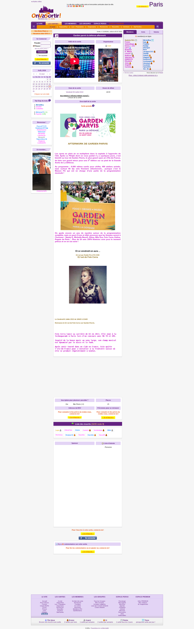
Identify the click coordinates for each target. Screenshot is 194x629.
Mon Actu (122, 604)
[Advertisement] (115, 14)
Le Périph (70, 156)
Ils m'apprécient (143, 604)
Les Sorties (53, 24)
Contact (44, 612)
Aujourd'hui (63, 27)
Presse (44, 609)
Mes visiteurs (143, 602)
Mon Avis (122, 610)
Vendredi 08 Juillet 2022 (74, 92)
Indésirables (122, 615)
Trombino (78, 604)
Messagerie (122, 602)
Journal (122, 609)
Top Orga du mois (41, 101)
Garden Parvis (78, 158)
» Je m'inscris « (142, 6)
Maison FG (60, 171)
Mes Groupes (99, 602)
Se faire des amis (77, 601)
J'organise (122, 607)
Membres (130, 32)
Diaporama (92, 27)
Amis (143, 32)
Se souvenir (43, 55)
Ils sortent (77, 606)
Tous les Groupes (99, 601)
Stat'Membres (77, 610)
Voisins (156, 32)
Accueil (44, 601)
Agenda (122, 606)
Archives (126, 27)
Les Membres (70, 24)
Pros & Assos (44, 602)
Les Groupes (85, 24)
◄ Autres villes (36, 2)
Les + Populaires (78, 27)
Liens (44, 610)
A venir (52, 27)
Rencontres (122, 612)
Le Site (39, 24)
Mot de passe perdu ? (41, 48)
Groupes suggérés (100, 604)
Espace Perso (100, 24)
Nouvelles (115, 27)
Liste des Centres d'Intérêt (99, 606)
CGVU (44, 607)
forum (161, 72)
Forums (44, 604)
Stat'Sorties (138, 27)
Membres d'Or (77, 609)
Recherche (104, 27)
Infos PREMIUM (143, 601)
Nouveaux (77, 607)
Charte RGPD (44, 606)
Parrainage (122, 601)
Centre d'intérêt (100, 607)
